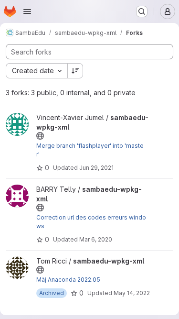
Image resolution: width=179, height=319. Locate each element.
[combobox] (36, 70)
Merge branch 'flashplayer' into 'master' (90, 150)
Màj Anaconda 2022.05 (68, 279)
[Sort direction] (75, 70)
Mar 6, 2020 (95, 239)
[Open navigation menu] (27, 11)
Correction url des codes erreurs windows (91, 222)
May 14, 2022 (132, 293)
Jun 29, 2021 (96, 167)
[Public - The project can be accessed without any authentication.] (40, 136)
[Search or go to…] (141, 11)
